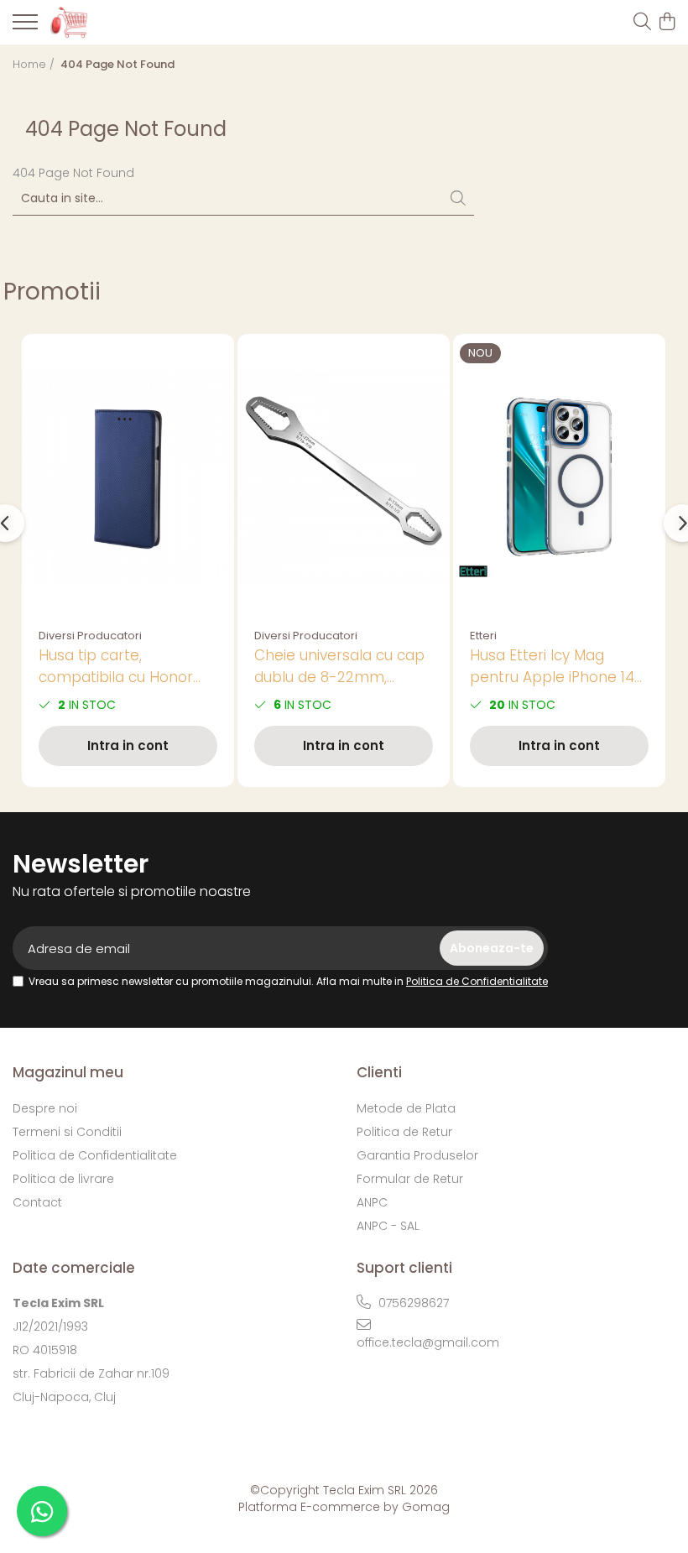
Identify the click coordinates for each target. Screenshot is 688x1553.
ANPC (372, 1202)
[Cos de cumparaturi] (666, 23)
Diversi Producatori (90, 636)
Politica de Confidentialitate (477, 981)
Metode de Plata (406, 1108)
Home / (35, 64)
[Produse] (25, 26)
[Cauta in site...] (642, 23)
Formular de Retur (410, 1178)
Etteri (483, 636)
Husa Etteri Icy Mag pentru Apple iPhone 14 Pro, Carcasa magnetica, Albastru (557, 666)
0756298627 (412, 1303)
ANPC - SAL (388, 1225)
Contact (37, 1202)
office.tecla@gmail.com (428, 1342)
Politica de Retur (404, 1131)
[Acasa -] (109, 22)
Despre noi (45, 1108)
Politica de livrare (63, 1178)
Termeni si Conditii (67, 1131)
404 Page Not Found (117, 64)
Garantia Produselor (417, 1155)
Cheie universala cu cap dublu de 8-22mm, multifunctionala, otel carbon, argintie (339, 666)
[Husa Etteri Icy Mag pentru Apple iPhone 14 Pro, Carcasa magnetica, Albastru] (559, 477)
